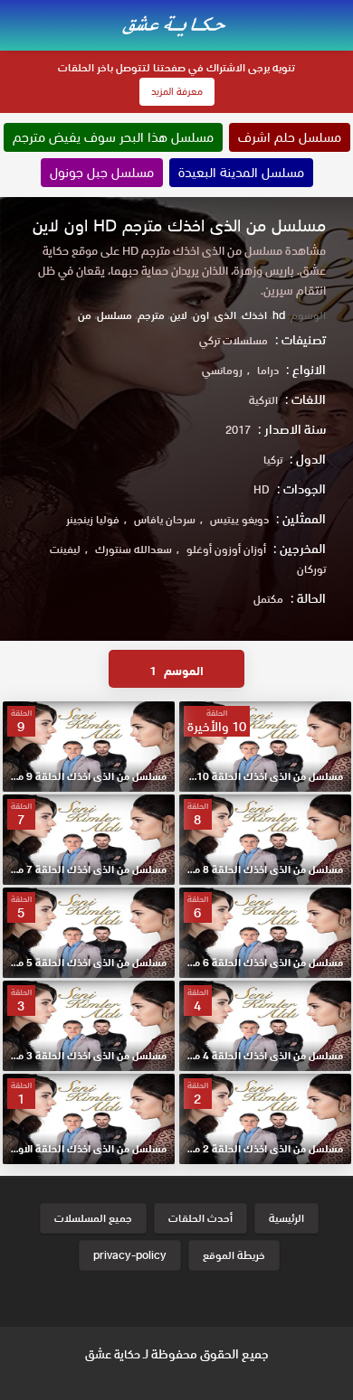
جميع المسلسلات (93, 1217)
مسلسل (114, 315)
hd (278, 315)
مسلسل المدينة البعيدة (241, 172)
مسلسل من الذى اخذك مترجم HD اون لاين (179, 225)
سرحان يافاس (165, 519)
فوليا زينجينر (92, 519)
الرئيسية (286, 1217)
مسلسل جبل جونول (102, 172)
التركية (263, 400)
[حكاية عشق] (176, 24)
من (84, 315)
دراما (268, 370)
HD (261, 489)
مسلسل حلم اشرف (289, 137)
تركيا (272, 459)
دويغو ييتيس (239, 519)
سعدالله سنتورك (133, 549)
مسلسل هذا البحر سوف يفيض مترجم (113, 137)
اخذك (254, 315)
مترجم (151, 315)
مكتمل (268, 598)
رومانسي (222, 370)
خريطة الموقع (234, 1255)
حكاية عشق (112, 1354)
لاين (178, 315)
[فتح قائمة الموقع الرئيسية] (338, 11)
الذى (225, 315)
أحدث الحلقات (200, 1217)
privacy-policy (130, 1255)
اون (201, 315)
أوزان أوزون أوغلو (226, 549)
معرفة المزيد (177, 91)
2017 (238, 429)
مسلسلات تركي (233, 340)
